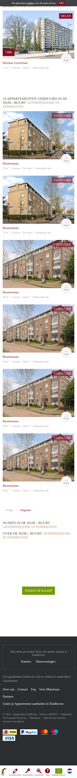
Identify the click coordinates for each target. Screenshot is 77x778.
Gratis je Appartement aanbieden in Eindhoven (33, 703)
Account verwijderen (13, 721)
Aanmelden (15, 775)
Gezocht (39, 775)
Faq (33, 689)
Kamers (26, 661)
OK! (61, 2)
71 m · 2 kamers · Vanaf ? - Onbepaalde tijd (26, 67)
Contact (23, 689)
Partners (8, 696)
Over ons (9, 689)
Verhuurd (62, 115)
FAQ (48, 775)
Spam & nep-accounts (54, 718)
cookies (30, 3)
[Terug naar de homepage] (4, 772)
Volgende (25, 510)
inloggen (28, 775)
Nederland (66, 714)
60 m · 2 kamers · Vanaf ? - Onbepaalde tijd (26, 490)
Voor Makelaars (49, 689)
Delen (66, 16)
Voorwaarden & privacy (15, 718)
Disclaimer (35, 718)
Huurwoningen (45, 661)
